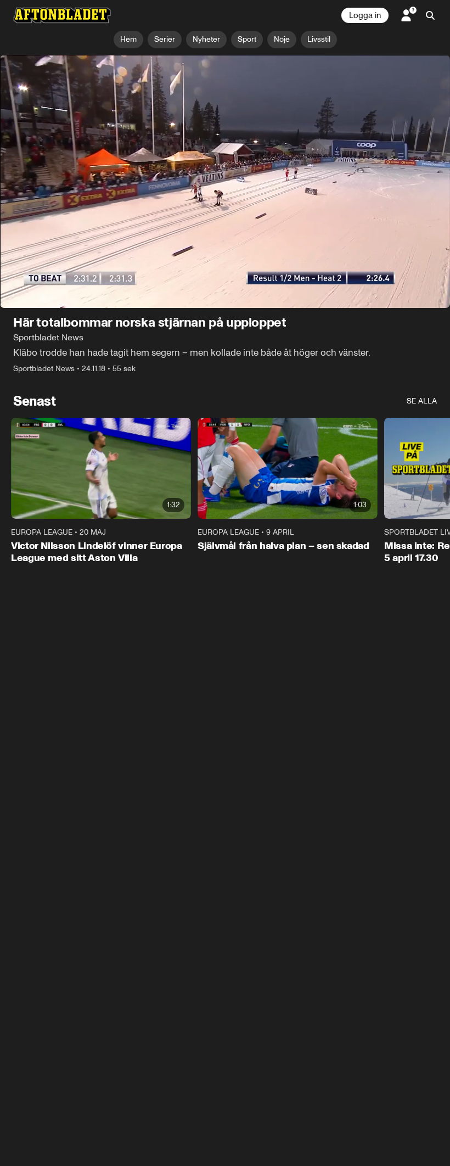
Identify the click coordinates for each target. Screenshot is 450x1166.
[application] (225, 181)
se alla (422, 401)
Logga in (365, 15)
